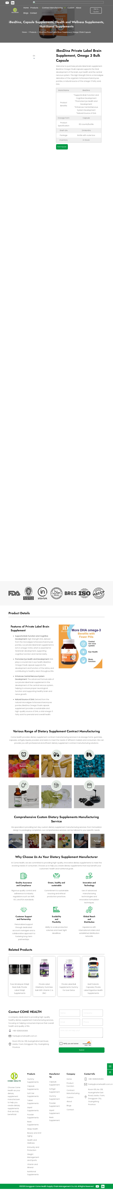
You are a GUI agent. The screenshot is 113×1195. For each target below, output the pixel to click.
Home (26, 8)
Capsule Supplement (54, 1083)
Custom (70, 8)
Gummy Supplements (33, 1080)
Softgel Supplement (54, 1090)
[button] (68, 29)
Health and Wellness (32, 1141)
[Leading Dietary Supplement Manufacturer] (14, 1077)
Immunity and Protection (33, 1148)
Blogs (25, 13)
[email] (110, 1066)
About (78, 8)
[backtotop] (110, 1072)
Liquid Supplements (33, 1109)
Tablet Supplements (33, 1102)
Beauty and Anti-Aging (34, 1134)
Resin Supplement (54, 1119)
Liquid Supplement (54, 1112)
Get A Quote (96, 10)
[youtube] (7, 2)
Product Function (70, 1084)
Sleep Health (32, 1129)
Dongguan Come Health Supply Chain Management (48, 1186)
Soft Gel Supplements (33, 1095)
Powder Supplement (54, 1104)
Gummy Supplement (54, 1097)
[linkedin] (12, 2)
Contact (33, 13)
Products (34, 8)
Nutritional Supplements (33, 1173)
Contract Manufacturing (52, 8)
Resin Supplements (33, 1123)
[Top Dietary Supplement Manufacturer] (15, 10)
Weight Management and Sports (33, 1157)
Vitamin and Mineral (32, 1166)
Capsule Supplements (33, 1087)
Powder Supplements (33, 1116)
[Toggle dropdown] (39, 7)
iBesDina (15, 22)
